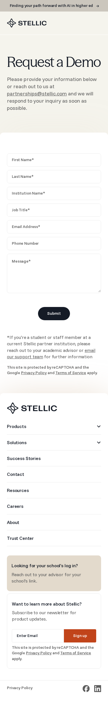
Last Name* (23, 176)
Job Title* (21, 209)
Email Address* (26, 226)
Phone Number (25, 243)
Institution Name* (28, 193)
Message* (21, 261)
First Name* (23, 159)
